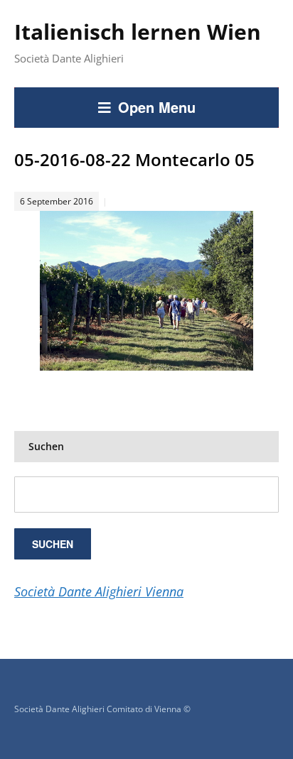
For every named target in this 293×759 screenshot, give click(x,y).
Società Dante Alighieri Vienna (98, 591)
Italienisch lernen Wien (137, 31)
